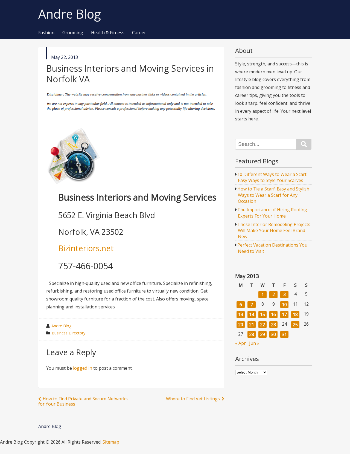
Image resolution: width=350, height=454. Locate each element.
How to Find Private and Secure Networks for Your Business (83, 401)
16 (273, 314)
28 (251, 334)
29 (262, 334)
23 (273, 325)
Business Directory (68, 333)
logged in (82, 368)
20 (240, 325)
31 (284, 334)
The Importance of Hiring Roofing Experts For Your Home (272, 213)
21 (251, 325)
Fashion (46, 33)
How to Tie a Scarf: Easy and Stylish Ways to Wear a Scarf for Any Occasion (273, 195)
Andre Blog (69, 14)
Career (139, 33)
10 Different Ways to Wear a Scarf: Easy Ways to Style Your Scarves (272, 177)
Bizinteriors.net (86, 248)
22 (262, 325)
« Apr (240, 343)
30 (273, 334)
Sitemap (111, 442)
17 (284, 314)
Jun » (254, 343)
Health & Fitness (107, 33)
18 (295, 314)
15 (262, 314)
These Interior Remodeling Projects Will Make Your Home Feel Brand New (273, 230)
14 (251, 314)
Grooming (72, 33)
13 (240, 314)
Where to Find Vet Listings (193, 399)
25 (295, 325)
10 (284, 305)
